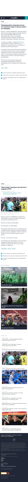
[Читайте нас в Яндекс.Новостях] (2, 469)
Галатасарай (4, 156)
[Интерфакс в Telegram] (4, 469)
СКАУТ (2, 459)
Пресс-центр (15, 435)
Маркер (2, 460)
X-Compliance (3, 458)
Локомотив (4, 153)
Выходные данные (4, 477)
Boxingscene (21, 42)
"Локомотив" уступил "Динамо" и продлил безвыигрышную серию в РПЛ (12, 193)
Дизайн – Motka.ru (4, 478)
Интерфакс (14, 18)
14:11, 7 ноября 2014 (4, 23)
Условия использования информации (8, 475)
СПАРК (2, 457)
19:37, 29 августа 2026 (5, 185)
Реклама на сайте (4, 436)
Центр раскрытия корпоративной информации (8, 466)
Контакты (2, 435)
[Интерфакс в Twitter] (6, 469)
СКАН (2, 464)
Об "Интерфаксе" (8, 435)
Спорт (2, 21)
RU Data (2, 465)
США (6, 67)
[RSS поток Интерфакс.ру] (9, 469)
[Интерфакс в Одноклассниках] (11, 469)
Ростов (9, 248)
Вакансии (20, 435)
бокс (2, 67)
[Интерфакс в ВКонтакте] (8, 469)
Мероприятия (10, 436)
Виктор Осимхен (11, 153)
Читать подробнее (11, 119)
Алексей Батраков (20, 153)
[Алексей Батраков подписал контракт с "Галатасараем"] (7, 114)
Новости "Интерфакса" (4, 463)
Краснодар (3, 248)
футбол (10, 156)
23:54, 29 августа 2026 (5, 87)
